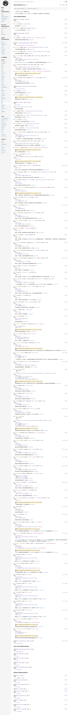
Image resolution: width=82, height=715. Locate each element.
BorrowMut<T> (3, 44)
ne (15, 574)
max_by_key (18, 440)
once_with (3, 147)
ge (15, 610)
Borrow (20, 680)
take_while (18, 250)
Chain (32, 172)
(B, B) (34, 333)
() (40, 37)
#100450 (40, 502)
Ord (17, 442)
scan (16, 278)
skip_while (18, 242)
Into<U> (2, 47)
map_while (17, 258)
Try (17, 60)
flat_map (17, 286)
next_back (17, 47)
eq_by (16, 563)
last (16, 123)
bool (27, 81)
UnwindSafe (3, 34)
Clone (2, 13)
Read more (23, 25)
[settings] (66, 2)
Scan (2, 101)
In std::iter (4, 57)
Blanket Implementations (5, 38)
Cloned (2, 66)
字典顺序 (17, 531)
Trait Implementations (5, 11)
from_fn (2, 142)
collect (17, 316)
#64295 (38, 528)
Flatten (2, 79)
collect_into (18, 323)
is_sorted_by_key (19, 628)
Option (30, 47)
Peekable (3, 95)
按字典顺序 (36, 590)
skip (16, 265)
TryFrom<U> (3, 52)
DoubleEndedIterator (5, 16)
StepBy (2, 106)
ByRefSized (3, 63)
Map (2, 89)
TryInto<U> (3, 54)
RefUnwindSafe (4, 28)
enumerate (17, 228)
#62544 (41, 348)
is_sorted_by (18, 618)
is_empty (17, 94)
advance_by (18, 147)
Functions (3, 139)
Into (21, 691)
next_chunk (18, 153)
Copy (20, 484)
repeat (2, 149)
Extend (2, 121)
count (16, 119)
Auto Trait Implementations (5, 25)
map (16, 197)
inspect (17, 301)
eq (15, 554)
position (17, 432)
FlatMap (2, 77)
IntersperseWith (4, 87)
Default (18, 337)
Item (46, 47)
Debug (2, 15)
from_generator (4, 144)
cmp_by (17, 522)
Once (2, 92)
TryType (54, 373)
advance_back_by (19, 71)
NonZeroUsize (47, 71)
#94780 (40, 329)
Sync (2, 31)
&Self (33, 28)
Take (30, 272)
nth (16, 115)
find (16, 400)
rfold (16, 64)
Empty (2, 71)
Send (2, 29)
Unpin (20, 662)
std (19, 5)
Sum (2, 132)
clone (16, 23)
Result (37, 37)
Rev (2, 100)
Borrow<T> (3, 42)
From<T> (2, 46)
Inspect (2, 84)
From (20, 689)
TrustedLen (3, 134)
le (15, 592)
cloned (17, 490)
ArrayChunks (3, 61)
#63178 (36, 428)
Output (47, 373)
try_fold (17, 132)
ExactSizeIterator (4, 18)
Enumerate (3, 73)
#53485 (36, 624)
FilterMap (3, 76)
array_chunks (18, 497)
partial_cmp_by (19, 543)
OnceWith (3, 93)
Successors (3, 108)
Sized (20, 58)
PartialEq (23, 558)
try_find (17, 416)
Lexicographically (18, 539)
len (16, 90)
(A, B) (30, 478)
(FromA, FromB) (39, 473)
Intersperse (3, 85)
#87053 (41, 381)
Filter (2, 74)
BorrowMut (21, 684)
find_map (17, 408)
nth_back (17, 51)
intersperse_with (19, 187)
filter (17, 212)
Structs (3, 60)
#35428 (41, 97)
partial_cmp (18, 533)
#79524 (39, 193)
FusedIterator (3, 124)
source (63, 5)
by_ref (17, 309)
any (16, 393)
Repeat (2, 97)
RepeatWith (3, 98)
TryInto (22, 709)
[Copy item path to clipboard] (27, 5)
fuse (16, 295)
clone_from (18, 28)
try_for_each (18, 352)
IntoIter (32, 156)
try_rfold (17, 55)
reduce (17, 361)
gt (15, 601)
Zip (1, 113)
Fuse (2, 82)
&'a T (30, 485)
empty (2, 141)
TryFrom (22, 704)
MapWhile (3, 90)
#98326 (39, 161)
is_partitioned (19, 342)
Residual (26, 373)
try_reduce (18, 369)
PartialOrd (23, 536)
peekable (17, 234)
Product (2, 129)
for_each (17, 205)
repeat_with (3, 150)
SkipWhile (3, 105)
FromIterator (3, 123)
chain (16, 172)
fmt (16, 37)
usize (29, 51)
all (16, 385)
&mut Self (29, 309)
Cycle (2, 69)
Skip (2, 7)
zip (1, 153)
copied (17, 482)
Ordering (34, 452)
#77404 (39, 73)
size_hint (17, 127)
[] (66, 5)
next (16, 111)
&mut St (21, 282)
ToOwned (3, 50)
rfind (16, 77)
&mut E (36, 323)
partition (17, 333)
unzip (16, 473)
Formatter (28, 37)
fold (16, 140)
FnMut (19, 59)
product (17, 514)
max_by (17, 449)
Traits (2, 116)
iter (21, 5)
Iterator (2, 21)
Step (2, 131)
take (16, 272)
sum (16, 506)
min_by (17, 465)
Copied (2, 68)
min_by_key (18, 456)
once (2, 145)
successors (3, 152)
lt (15, 583)
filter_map (18, 220)
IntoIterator (3, 49)
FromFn (2, 81)
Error (43, 37)
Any (2, 41)
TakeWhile (3, 111)
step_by (17, 165)
